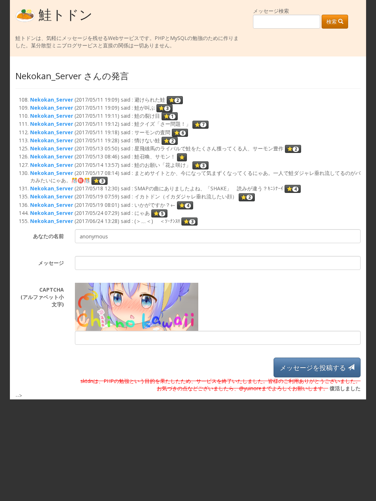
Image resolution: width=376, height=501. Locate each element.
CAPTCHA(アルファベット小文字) (42, 297)
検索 (332, 21)
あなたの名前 (48, 236)
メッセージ (51, 262)
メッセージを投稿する (314, 367)
